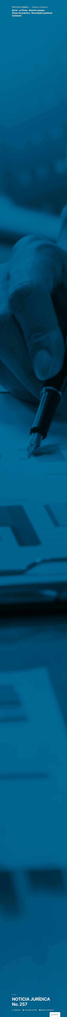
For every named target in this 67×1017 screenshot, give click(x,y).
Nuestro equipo (36, 10)
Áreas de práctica (21, 13)
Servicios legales (20, 7)
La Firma (23, 10)
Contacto (16, 15)
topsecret (17, 1010)
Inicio (14, 10)
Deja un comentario (47, 1010)
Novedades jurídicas (41, 13)
